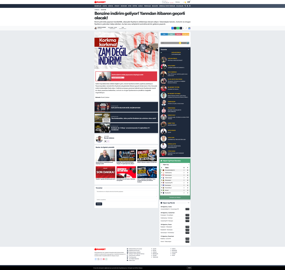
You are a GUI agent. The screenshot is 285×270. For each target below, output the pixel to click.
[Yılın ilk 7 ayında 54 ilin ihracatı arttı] (105, 172)
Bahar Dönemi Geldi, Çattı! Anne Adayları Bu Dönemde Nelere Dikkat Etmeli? (178, 96)
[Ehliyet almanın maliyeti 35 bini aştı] (147, 155)
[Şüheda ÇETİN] (164, 145)
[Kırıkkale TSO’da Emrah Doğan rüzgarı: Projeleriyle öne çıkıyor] (126, 155)
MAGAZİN (155, 6)
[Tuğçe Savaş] (164, 153)
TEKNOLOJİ (147, 6)
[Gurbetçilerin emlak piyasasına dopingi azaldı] (105, 155)
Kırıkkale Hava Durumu (134, 250)
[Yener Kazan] (164, 102)
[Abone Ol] (189, 28)
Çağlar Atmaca (176, 52)
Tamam (189, 267)
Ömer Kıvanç (171, 108)
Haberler (96, 9)
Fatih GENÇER (172, 130)
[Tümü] (188, 49)
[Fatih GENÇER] (164, 131)
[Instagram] (108, 141)
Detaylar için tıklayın (174, 197)
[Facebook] (95, 259)
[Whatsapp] (106, 259)
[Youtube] (103, 259)
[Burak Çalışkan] (99, 139)
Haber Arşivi (132, 260)
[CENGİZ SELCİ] (164, 117)
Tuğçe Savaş (171, 151)
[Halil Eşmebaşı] (164, 74)
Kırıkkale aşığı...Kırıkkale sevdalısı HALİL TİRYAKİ (178, 118)
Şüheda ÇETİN (172, 144)
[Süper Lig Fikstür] (188, 203)
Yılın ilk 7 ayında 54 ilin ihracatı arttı (105, 179)
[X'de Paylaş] (175, 28)
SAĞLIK (140, 6)
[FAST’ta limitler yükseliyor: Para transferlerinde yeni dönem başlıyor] (147, 172)
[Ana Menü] (190, 6)
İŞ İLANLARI (179, 6)
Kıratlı (169, 132)
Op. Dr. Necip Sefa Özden (175, 79)
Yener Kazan (171, 101)
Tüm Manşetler (132, 257)
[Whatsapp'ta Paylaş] (178, 28)
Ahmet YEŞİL (171, 123)
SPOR (129, 6)
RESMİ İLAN (97, 6)
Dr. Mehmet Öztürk (173, 87)
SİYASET (117, 6)
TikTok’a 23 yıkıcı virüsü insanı (176, 103)
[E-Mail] (105, 141)
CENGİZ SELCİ (171, 115)
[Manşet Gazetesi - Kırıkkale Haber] (100, 2)
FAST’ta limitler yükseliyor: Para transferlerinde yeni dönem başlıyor (146, 180)
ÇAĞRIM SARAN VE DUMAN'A (176, 67)
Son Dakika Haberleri (134, 258)
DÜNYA (174, 248)
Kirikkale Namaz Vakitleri (135, 252)
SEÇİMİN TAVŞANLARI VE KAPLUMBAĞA (174, 110)
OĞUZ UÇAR (171, 137)
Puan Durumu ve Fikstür (134, 255)
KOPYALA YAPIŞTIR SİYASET (175, 60)
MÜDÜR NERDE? (172, 125)
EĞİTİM (135, 6)
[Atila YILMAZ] (164, 66)
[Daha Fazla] (181, 28)
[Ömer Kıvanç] (164, 109)
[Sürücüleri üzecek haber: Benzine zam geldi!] (126, 172)
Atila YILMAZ (171, 65)
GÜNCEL (110, 6)
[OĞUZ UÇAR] (164, 138)
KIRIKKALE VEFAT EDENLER (167, 6)
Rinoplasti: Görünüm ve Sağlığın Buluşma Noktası (176, 82)
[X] (98, 259)
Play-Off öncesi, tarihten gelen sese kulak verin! (177, 74)
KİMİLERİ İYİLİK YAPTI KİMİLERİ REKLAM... (176, 154)
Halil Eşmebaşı (172, 72)
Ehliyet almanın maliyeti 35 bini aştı (147, 162)
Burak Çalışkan (109, 138)
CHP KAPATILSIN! (176, 54)
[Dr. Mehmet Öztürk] (164, 88)
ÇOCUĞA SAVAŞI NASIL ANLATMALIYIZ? (174, 146)
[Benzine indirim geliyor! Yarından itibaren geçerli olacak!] (126, 50)
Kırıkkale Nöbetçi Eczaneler (135, 248)
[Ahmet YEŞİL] (164, 124)
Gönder (99, 204)
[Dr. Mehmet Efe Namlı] (164, 95)
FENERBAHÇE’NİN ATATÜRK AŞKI (177, 139)
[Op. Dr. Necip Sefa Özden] (164, 81)
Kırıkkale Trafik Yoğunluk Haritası (136, 253)
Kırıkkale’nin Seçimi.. (173, 89)
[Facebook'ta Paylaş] (172, 28)
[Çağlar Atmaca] (165, 52)
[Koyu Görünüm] (187, 6)
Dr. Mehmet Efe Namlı (174, 93)
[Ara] (185, 6)
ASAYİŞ (105, 6)
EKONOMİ (124, 6)
